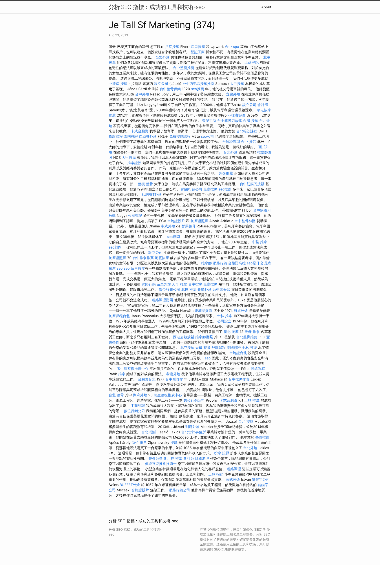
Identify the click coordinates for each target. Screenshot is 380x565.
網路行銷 (220, 263)
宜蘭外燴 (233, 94)
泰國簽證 (131, 136)
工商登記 (252, 62)
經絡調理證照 (162, 300)
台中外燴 (142, 94)
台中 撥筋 (248, 141)
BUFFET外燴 (151, 194)
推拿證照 (134, 163)
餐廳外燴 (204, 289)
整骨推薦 (262, 437)
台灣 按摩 (250, 120)
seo (120, 268)
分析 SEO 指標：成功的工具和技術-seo (157, 7)
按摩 (173, 442)
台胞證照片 (176, 221)
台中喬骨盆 (221, 289)
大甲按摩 (237, 83)
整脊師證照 (157, 458)
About (266, 7)
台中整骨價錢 (170, 89)
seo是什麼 (255, 263)
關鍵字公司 (261, 479)
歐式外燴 (233, 479)
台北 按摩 (245, 421)
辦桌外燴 (241, 310)
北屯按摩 (187, 347)
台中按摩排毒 (239, 379)
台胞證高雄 (237, 263)
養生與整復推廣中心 (132, 368)
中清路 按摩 (118, 83)
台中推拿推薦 (143, 258)
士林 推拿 (224, 316)
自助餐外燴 (148, 136)
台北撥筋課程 (246, 131)
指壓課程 (116, 136)
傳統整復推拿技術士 (161, 463)
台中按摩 (195, 284)
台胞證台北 (238, 353)
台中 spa (232, 46)
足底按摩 (172, 46)
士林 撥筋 (215, 474)
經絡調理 (202, 458)
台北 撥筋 (149, 432)
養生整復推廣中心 (168, 395)
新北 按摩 (231, 331)
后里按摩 (198, 46)
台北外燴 (230, 152)
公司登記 (135, 215)
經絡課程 (258, 368)
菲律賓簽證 (236, 115)
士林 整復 (249, 347)
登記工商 (198, 52)
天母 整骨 (202, 347)
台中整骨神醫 (245, 221)
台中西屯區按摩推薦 (198, 83)
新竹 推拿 (139, 442)
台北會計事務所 (193, 432)
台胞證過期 (231, 141)
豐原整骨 (188, 226)
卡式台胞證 (139, 131)
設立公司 (161, 83)
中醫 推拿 (259, 242)
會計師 (263, 104)
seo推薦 (197, 89)
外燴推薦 (226, 173)
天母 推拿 (179, 284)
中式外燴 (168, 226)
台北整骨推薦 (246, 337)
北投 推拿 (188, 289)
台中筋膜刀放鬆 (229, 120)
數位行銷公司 (169, 289)
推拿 (121, 374)
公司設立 (224, 321)
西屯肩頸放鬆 (183, 337)
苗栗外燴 (162, 57)
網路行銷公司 (191, 189)
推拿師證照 (204, 337)
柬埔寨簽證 (203, 310)
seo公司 (207, 136)
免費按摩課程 (179, 136)
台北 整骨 (116, 395)
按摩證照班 (199, 221)
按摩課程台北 (119, 316)
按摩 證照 (221, 453)
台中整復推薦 (183, 68)
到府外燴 (140, 395)
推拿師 (206, 263)
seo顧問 (173, 236)
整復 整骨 (145, 184)
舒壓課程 (219, 347)
